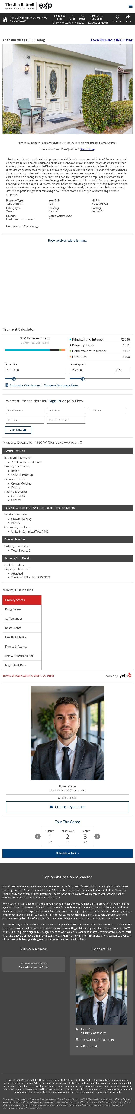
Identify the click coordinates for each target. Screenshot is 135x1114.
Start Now (87, 149)
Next (97, 836)
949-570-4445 (69, 798)
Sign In (55, 400)
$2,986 (125, 339)
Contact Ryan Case (70, 806)
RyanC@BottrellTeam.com (97, 1040)
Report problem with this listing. (67, 240)
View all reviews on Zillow (33, 967)
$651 (126, 345)
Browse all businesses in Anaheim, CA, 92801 (28, 675)
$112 (126, 351)
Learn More (112, 40)
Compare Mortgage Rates (61, 385)
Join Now (16, 429)
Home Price (11, 364)
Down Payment (78, 364)
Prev (38, 836)
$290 (126, 357)
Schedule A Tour (66, 853)
